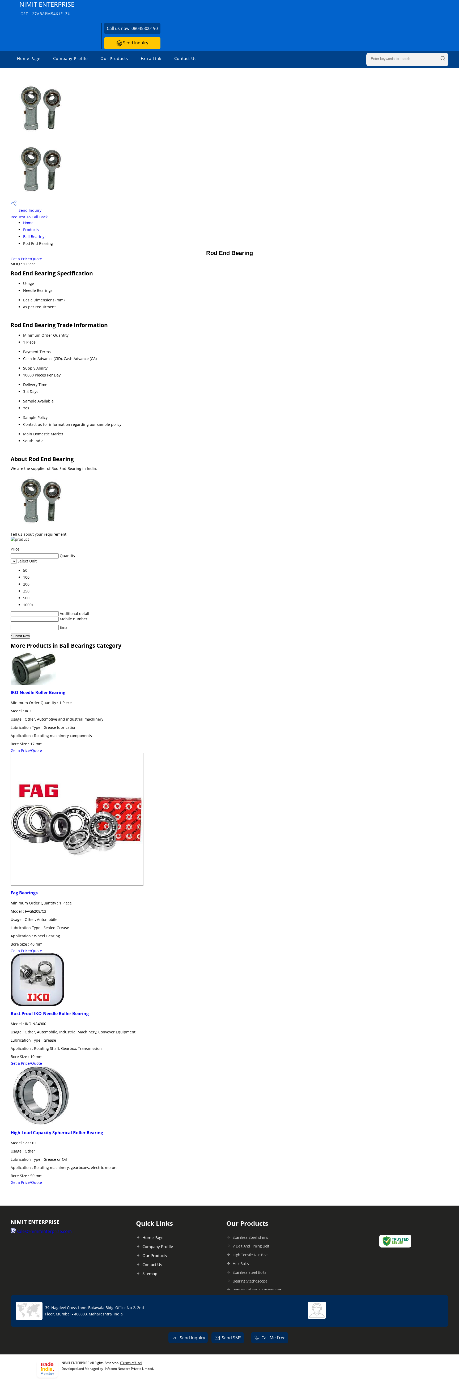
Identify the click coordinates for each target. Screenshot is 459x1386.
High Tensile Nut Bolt (250, 1254)
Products (31, 229)
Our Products (114, 58)
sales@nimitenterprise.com (44, 1231)
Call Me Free (273, 1338)
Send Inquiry (135, 43)
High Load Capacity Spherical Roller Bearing (57, 1133)
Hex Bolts (241, 1263)
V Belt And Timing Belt (251, 1246)
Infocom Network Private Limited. (129, 1368)
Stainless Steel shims (250, 1237)
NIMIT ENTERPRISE (46, 8)
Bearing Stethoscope (250, 1281)
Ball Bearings (34, 236)
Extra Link (151, 58)
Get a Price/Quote (26, 258)
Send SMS (231, 1338)
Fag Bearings (24, 893)
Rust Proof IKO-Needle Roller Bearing (50, 1013)
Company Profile (70, 58)
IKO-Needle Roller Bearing (38, 692)
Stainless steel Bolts (249, 1272)
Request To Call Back (29, 216)
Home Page (28, 58)
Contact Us (185, 58)
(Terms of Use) (131, 1363)
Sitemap (149, 1273)
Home (28, 222)
